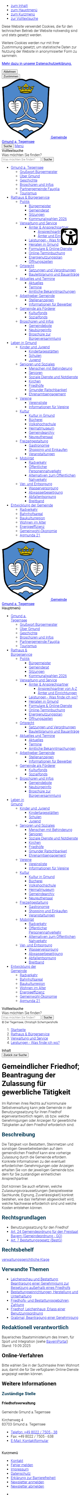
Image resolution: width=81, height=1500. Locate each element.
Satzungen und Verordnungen (52, 270)
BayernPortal (56, 1341)
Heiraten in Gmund (43, 244)
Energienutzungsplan (45, 257)
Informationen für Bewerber (50, 304)
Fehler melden (22, 1465)
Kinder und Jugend (35, 347)
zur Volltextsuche (24, 18)
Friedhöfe (36, 385)
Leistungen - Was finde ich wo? (53, 240)
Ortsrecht (27, 266)
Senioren (36, 373)
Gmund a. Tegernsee (27, 167)
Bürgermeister (40, 206)
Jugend (35, 360)
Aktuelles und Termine (37, 279)
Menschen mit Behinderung (50, 368)
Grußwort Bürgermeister (38, 172)
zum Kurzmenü (23, 14)
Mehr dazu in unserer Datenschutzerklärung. (37, 63)
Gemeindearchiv (41, 432)
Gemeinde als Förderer (37, 308)
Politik (25, 202)
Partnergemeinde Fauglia (40, 189)
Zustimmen (11, 76)
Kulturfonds (38, 313)
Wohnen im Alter (33, 522)
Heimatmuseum (41, 428)
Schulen (35, 356)
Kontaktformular (29, 1441)
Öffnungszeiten (41, 261)
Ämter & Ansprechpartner (48, 227)
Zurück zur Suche (15, 1055)
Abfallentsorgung (42, 497)
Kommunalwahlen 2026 (48, 219)
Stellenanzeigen (41, 300)
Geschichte (28, 180)
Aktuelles (36, 283)
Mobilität (27, 458)
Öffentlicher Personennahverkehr (45, 469)
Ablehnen (10, 71)
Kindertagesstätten (44, 351)
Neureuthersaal (41, 437)
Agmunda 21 (30, 535)
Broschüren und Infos (37, 184)
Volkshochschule (42, 424)
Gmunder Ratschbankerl (48, 390)
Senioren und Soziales (37, 364)
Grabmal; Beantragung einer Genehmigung (44, 1317)
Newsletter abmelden (27, 1486)
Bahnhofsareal (31, 514)
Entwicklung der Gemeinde (32, 505)
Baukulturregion (32, 518)
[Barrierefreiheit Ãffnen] (69, 236)
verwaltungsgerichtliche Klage (25, 1259)
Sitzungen (37, 214)
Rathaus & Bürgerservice (30, 197)
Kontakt (17, 1461)
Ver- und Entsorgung (36, 484)
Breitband (36, 501)
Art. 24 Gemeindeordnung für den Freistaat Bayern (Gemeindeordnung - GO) (44, 1234)
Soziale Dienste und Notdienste (53, 377)
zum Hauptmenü (24, 10)
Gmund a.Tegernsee (19, 618)
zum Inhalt (19, 6)
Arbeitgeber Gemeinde (37, 296)
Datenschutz (21, 1473)
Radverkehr (38, 462)
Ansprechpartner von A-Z (57, 232)
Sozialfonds (38, 317)
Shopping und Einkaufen (48, 450)
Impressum (20, 1469)
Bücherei (36, 420)
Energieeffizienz (32, 527)
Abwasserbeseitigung (46, 492)
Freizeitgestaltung (34, 441)
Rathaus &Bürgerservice (21, 652)
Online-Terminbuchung (47, 253)
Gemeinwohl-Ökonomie (38, 531)
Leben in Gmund (24, 343)
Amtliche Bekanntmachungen (52, 291)
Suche (48, 159)
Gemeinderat (39, 210)
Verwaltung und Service (38, 223)
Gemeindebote (40, 326)
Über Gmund (30, 176)
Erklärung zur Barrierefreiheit (33, 1478)
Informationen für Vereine (49, 407)
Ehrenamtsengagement (47, 394)
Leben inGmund (17, 802)
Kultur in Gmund (42, 415)
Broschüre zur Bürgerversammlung (45, 336)
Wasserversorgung (43, 488)
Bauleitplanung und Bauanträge (54, 274)
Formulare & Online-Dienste (50, 249)
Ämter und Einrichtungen (57, 236)
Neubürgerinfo (40, 330)
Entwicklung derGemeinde (23, 968)
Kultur (24, 411)
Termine (35, 287)
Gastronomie (39, 445)
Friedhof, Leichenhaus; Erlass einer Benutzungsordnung (38, 1311)
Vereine (26, 398)
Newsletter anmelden (27, 1482)
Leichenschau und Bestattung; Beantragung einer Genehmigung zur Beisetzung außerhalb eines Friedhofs (40, 1283)
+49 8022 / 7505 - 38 (34, 1432)
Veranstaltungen (42, 454)
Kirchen (35, 381)
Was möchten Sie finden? (22, 155)
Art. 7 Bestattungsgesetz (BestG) (36, 1240)
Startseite (18, 1030)
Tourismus (28, 193)
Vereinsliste (38, 403)
